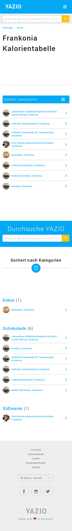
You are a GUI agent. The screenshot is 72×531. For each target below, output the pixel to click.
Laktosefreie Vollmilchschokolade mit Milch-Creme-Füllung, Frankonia (34, 113)
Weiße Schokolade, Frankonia (26, 175)
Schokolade (14, 328)
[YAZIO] (12, 7)
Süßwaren (13, 408)
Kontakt (36, 467)
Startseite (36, 449)
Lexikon (36, 458)
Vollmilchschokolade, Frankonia (28, 165)
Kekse (9, 300)
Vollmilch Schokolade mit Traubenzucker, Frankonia (32, 134)
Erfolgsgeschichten (36, 462)
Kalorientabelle (36, 454)
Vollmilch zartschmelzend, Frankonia (30, 123)
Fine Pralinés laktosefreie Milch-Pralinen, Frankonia (32, 144)
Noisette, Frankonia (21, 186)
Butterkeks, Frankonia (22, 154)
